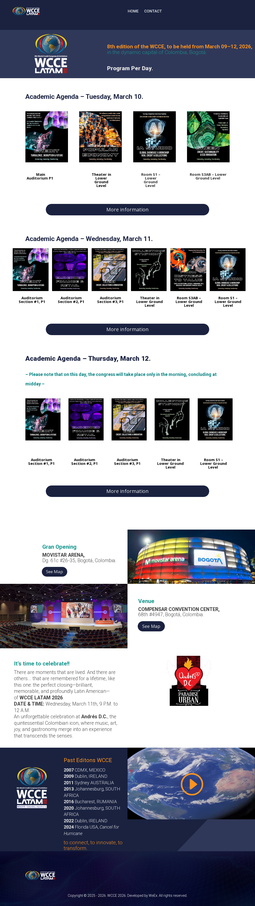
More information (127, 209)
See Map (54, 571)
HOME (133, 11)
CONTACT (153, 11)
